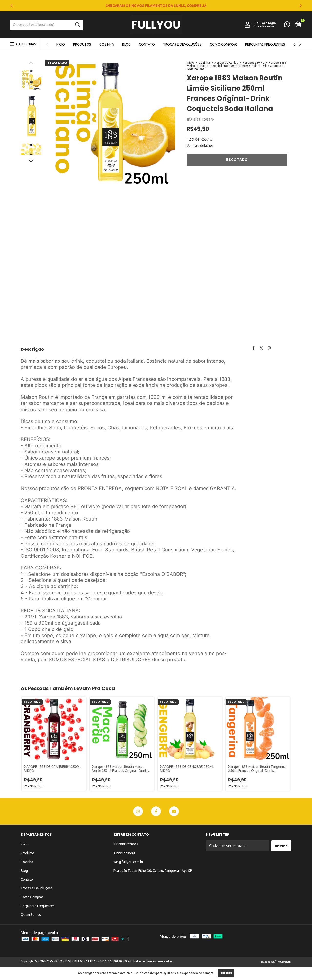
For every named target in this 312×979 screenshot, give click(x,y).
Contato (147, 44)
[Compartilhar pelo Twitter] (261, 348)
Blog (126, 44)
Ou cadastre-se (263, 26)
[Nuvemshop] (276, 962)
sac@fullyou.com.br (128, 862)
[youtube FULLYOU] (174, 811)
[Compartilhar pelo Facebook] (253, 348)
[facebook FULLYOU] (156, 811)
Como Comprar (223, 44)
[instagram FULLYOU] (138, 811)
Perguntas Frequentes (265, 44)
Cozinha (106, 44)
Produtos (82, 44)
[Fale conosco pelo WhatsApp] (287, 25)
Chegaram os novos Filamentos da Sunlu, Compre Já (156, 6)
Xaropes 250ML (253, 62)
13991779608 (124, 853)
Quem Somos (31, 915)
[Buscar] (77, 24)
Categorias (26, 44)
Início (60, 44)
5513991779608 (126, 844)
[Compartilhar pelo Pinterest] (269, 348)
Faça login (268, 23)
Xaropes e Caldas (226, 62)
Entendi (226, 972)
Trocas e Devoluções (182, 44)
